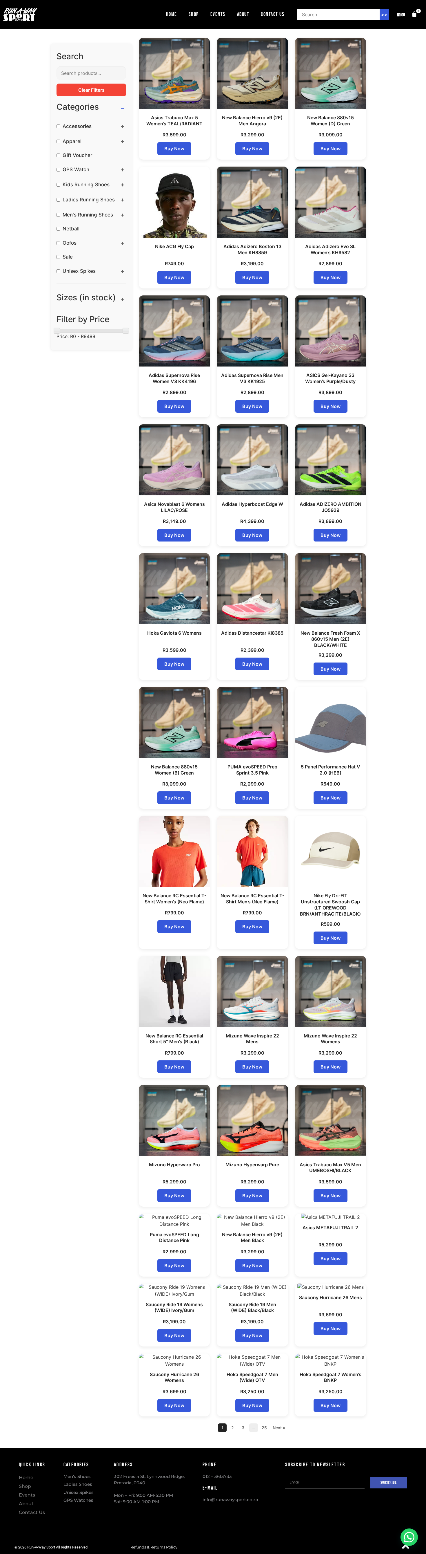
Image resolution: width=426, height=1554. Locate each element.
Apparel (72, 141)
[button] (405, 14)
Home (171, 14)
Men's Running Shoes (88, 214)
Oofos (70, 243)
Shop (194, 14)
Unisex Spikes (79, 271)
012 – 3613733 (217, 1476)
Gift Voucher (77, 155)
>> (384, 14)
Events (217, 14)
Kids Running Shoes (86, 184)
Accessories (77, 126)
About (243, 14)
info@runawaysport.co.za (230, 1499)
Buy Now (174, 148)
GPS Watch (76, 169)
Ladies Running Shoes (89, 199)
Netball (71, 228)
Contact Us (272, 14)
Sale (68, 257)
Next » (279, 1427)
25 (264, 1427)
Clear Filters (91, 90)
